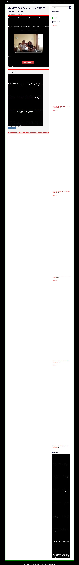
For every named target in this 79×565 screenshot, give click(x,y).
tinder (11, 128)
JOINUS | (30, 564)
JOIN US (48, 2)
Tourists (20, 14)
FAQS (41, 2)
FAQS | (28, 564)
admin (14, 14)
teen (8, 128)
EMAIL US (67, 2)
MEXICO (39, 564)
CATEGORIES (57, 2)
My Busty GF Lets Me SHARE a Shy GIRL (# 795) (17, 133)
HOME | (25, 564)
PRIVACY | (36, 564)
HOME (35, 2)
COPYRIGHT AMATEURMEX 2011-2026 (48, 564)
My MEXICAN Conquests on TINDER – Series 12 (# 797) (37, 133)
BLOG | (33, 564)
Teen (17, 14)
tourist (14, 128)
